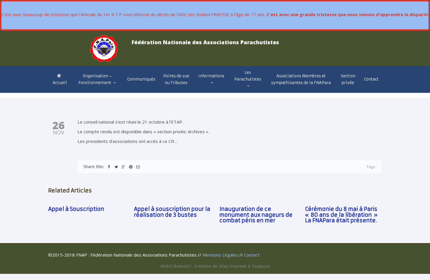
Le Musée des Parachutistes (255, 88)
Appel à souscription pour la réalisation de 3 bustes (172, 212)
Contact (371, 79)
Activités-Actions (219, 90)
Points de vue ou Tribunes (176, 79)
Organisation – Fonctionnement (95, 79)
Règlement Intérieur (100, 89)
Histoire (244, 92)
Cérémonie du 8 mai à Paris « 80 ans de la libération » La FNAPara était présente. (341, 215)
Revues (244, 90)
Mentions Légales (220, 255)
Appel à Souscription (76, 209)
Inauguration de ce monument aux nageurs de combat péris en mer (256, 215)
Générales (212, 92)
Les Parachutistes (247, 76)
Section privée (348, 79)
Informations (211, 76)
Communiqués (141, 79)
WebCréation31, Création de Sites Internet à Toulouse (215, 266)
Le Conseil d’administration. (97, 91)
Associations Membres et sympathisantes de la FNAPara (301, 79)
